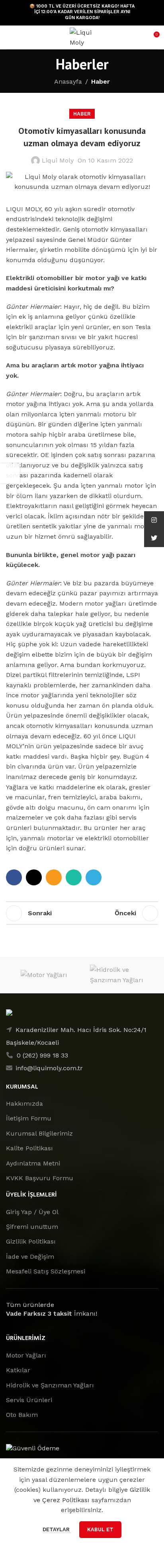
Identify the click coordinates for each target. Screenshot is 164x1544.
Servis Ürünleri (29, 1400)
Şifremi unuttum (32, 1226)
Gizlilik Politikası (31, 1241)
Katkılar (18, 1370)
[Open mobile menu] (9, 37)
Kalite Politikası (29, 1148)
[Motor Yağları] (44, 975)
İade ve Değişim (30, 1256)
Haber (100, 81)
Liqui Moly (58, 160)
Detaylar (57, 1529)
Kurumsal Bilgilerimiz (39, 1133)
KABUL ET (100, 1529)
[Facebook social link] (14, 877)
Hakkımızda (24, 1103)
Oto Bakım (22, 1414)
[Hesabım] (23, 37)
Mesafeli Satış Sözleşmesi (45, 1271)
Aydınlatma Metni (33, 1163)
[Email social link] (54, 877)
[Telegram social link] (94, 877)
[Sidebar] (10, 473)
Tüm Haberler (82, 913)
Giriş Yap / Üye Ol (32, 1212)
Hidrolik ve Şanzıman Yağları (50, 1385)
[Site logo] (82, 37)
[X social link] (34, 877)
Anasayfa (68, 81)
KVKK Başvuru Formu (39, 1178)
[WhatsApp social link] (74, 877)
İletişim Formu (28, 1118)
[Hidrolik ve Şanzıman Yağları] (120, 975)
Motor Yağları (26, 1355)
